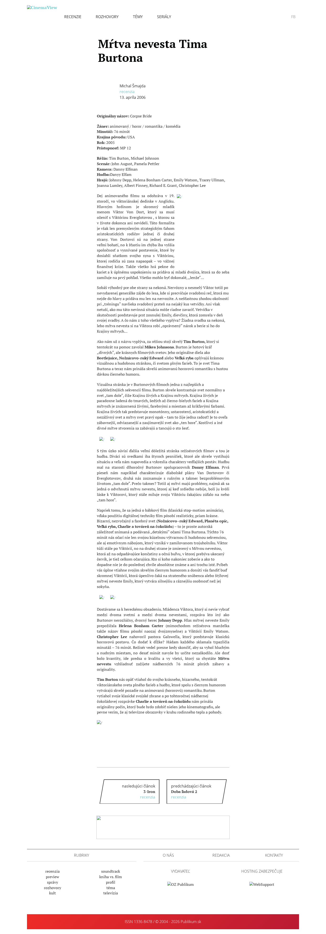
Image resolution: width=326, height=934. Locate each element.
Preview (52, 876)
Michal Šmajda (133, 86)
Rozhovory (107, 16)
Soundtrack (110, 871)
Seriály (164, 16)
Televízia (110, 893)
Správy (52, 882)
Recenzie (72, 16)
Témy (138, 16)
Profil (110, 882)
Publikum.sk (191, 921)
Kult (52, 893)
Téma (110, 887)
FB (293, 16)
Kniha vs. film (110, 876)
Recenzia (127, 91)
